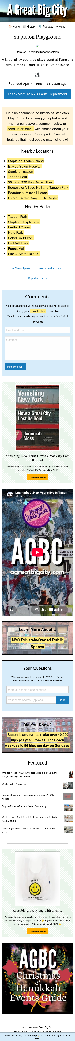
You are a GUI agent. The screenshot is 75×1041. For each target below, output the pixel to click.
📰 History (29, 26)
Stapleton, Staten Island (26, 160)
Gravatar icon (38, 311)
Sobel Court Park (21, 237)
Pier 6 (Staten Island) (23, 253)
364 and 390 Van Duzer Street (31, 182)
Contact (47, 1031)
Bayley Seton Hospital (24, 166)
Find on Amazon (38, 477)
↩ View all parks (21, 268)
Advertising (35, 1031)
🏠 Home (14, 26)
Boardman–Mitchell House (28, 192)
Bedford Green (19, 227)
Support (57, 1031)
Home (17, 1031)
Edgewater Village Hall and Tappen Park (38, 187)
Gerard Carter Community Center (33, 197)
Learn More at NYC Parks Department (37, 93)
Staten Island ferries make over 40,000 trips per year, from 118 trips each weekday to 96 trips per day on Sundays (37, 740)
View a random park (50, 268)
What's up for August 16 (14, 784)
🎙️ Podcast (45, 26)
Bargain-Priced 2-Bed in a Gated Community (24, 806)
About (25, 1031)
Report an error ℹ (37, 278)
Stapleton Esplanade (23, 221)
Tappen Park (17, 176)
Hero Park (15, 232)
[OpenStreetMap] (49, 52)
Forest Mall (16, 248)
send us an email (20, 128)
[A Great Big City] (37, 11)
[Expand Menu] (60, 26)
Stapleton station (20, 171)
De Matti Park (18, 243)
